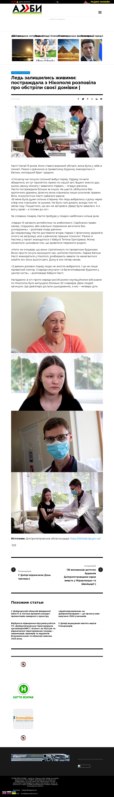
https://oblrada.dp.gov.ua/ (85, 538)
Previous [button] (9, 49)
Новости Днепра (20, 73)
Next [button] (105, 49)
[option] (22, 47)
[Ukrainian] (14, 792)
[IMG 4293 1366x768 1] (57, 131)
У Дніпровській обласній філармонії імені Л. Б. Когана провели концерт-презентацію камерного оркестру (31, 613)
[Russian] (9, 792)
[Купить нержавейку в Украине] (40, 757)
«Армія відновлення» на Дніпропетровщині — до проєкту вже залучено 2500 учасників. (79, 613)
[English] (4, 792)
